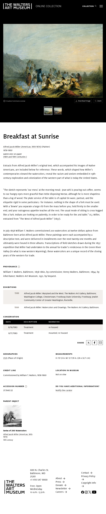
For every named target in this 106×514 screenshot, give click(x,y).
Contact (85, 472)
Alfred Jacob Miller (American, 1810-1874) (22, 146)
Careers (60, 491)
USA (5, 358)
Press (59, 481)
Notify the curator (64, 390)
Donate (60, 485)
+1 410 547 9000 (38, 479)
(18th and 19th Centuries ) (15, 156)
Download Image (84, 101)
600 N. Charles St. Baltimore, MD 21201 (39, 473)
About (59, 478)
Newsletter (62, 488)
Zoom (99, 101)
